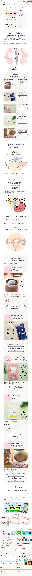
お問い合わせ (16, 4)
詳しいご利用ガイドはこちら (8, 550)
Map (17, 561)
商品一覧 (4, 4)
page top (29, 574)
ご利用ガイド (22, 4)
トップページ (1, 567)
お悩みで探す (10, 4)
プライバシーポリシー (2, 571)
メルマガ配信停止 (18, 571)
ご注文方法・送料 (18, 567)
